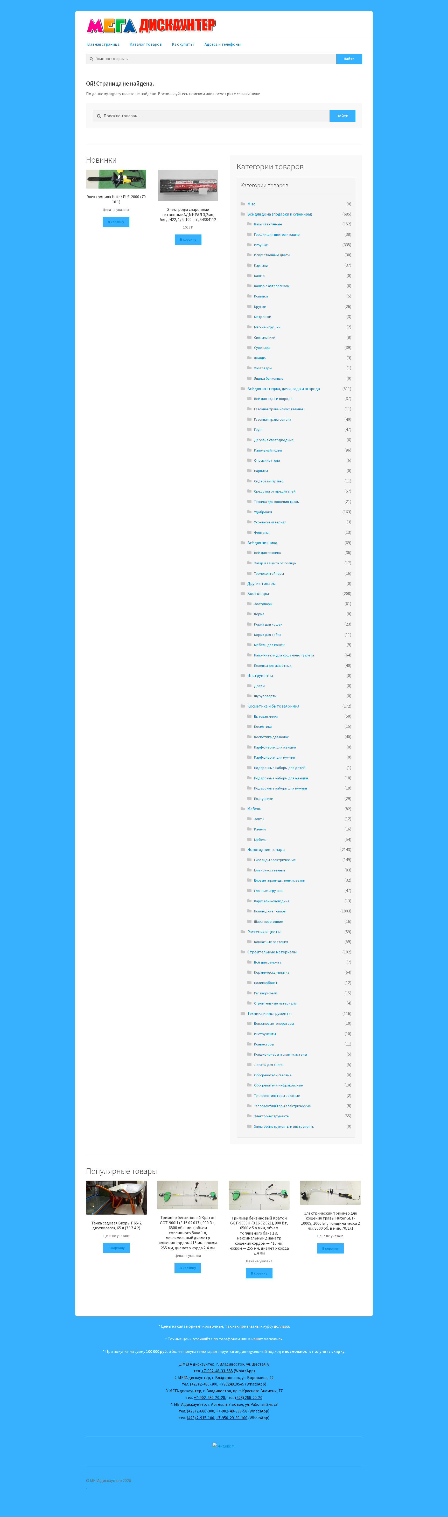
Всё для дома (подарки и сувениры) (279, 214)
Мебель (254, 808)
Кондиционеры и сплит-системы (280, 1054)
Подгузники (263, 798)
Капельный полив (268, 450)
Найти (349, 58)
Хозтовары (263, 368)
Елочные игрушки (268, 890)
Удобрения (263, 512)
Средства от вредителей (275, 491)
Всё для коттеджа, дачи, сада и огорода (283, 388)
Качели (260, 829)
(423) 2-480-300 (203, 1384)
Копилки (261, 296)
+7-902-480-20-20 (209, 1397)
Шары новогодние (268, 921)
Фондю (260, 358)
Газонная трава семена (272, 419)
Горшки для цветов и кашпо (277, 234)
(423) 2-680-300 (200, 1411)
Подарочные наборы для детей (279, 767)
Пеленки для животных (272, 665)
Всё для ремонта (267, 962)
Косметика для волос (271, 737)
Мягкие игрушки (267, 327)
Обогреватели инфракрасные (278, 1085)
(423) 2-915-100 (200, 1417)
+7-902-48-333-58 (231, 1411)
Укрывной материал (270, 522)
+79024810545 (231, 1384)
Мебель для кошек (269, 644)
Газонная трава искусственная (279, 409)
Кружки (260, 306)
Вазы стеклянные (268, 224)
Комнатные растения (271, 941)
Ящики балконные (268, 378)
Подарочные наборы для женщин (281, 778)
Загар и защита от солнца (275, 563)
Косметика (263, 726)
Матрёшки (262, 316)
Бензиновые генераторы (274, 1023)
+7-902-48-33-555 (217, 1370)
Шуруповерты (265, 696)
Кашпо (259, 275)
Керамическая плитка (271, 972)
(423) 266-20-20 (248, 1397)
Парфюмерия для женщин (275, 747)
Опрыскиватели (267, 460)
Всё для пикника (262, 542)
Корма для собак (267, 634)
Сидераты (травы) (268, 481)
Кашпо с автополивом (271, 285)
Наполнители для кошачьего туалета (284, 655)
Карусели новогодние (272, 901)
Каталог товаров (146, 44)
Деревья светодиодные (274, 440)
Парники (261, 470)
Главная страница (103, 44)
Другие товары (261, 583)
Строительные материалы (272, 951)
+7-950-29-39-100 (231, 1417)
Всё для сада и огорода (273, 398)
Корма (259, 614)
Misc (251, 203)
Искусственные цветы (272, 255)
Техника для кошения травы (276, 501)
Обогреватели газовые (273, 1075)
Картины (261, 265)
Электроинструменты (271, 1116)
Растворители (265, 993)
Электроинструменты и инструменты (284, 1126)
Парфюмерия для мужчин (274, 757)
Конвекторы (264, 1044)
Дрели (259, 685)
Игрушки (261, 245)
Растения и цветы (264, 931)
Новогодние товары (266, 849)
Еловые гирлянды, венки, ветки (279, 880)
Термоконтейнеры (269, 573)
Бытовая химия (266, 716)
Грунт (258, 429)
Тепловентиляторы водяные (277, 1095)
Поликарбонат (265, 982)
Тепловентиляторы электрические (282, 1106)
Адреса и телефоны (223, 44)
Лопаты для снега (268, 1064)
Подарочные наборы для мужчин (280, 788)
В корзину (116, 221)
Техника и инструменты (269, 1013)
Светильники (264, 337)
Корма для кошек (268, 624)
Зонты (259, 818)
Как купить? (183, 44)
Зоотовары (258, 593)
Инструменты (260, 675)
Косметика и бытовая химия (273, 706)
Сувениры (262, 347)
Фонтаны (261, 532)
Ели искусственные (269, 870)
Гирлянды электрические (275, 859)
